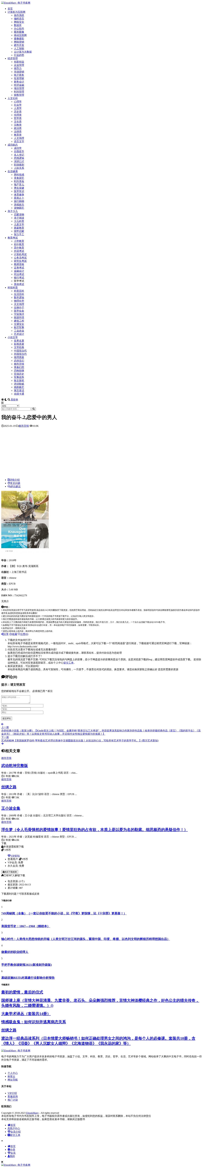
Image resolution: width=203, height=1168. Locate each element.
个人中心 (13, 1073)
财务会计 (19, 81)
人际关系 (19, 168)
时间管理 (19, 91)
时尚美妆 (19, 181)
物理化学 (19, 300)
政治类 (18, 128)
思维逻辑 (19, 158)
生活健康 (13, 171)
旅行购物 (19, 201)
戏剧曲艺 (19, 387)
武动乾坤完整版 (14, 766)
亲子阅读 (19, 217)
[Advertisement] (101, 453)
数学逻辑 (19, 297)
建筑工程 (19, 320)
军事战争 (19, 377)
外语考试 (19, 251)
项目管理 (19, 88)
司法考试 (19, 274)
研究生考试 (20, 261)
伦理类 (18, 115)
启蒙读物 (19, 214)
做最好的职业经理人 (14, 952)
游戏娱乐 (19, 204)
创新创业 (19, 61)
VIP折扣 (15, 855)
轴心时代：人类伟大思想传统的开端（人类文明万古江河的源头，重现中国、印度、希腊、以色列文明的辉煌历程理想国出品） (85, 939)
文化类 (18, 121)
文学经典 (19, 347)
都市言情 (19, 364)
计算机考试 (20, 254)
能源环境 (19, 317)
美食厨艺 (19, 178)
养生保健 (19, 188)
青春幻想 (19, 367)
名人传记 (19, 154)
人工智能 (19, 48)
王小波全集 (10, 808)
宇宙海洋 (19, 314)
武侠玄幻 (19, 360)
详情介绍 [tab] (15, 479)
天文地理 (19, 304)
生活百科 (19, 294)
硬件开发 (19, 45)
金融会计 (19, 271)
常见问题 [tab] (15, 483)
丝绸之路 (8, 787)
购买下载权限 (10, 872)
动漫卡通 (19, 393)
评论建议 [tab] (15, 486)
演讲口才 (19, 161)
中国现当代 (20, 350)
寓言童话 (19, 390)
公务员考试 (20, 257)
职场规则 (19, 164)
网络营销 (19, 41)
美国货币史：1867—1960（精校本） (25, 926)
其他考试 (19, 284)
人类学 (18, 108)
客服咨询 (13, 1096)
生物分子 (19, 307)
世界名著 (19, 340)
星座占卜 (19, 198)
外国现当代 (20, 354)
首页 (10, 8)
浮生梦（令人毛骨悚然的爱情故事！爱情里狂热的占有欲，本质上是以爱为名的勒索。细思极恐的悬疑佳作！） (94, 830)
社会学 (18, 105)
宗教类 (18, 124)
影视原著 (19, 344)
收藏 (14, 634)
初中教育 (19, 244)
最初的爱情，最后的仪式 (22, 992)
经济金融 (19, 85)
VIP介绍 (12, 1093)
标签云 (11, 1076)
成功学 (18, 148)
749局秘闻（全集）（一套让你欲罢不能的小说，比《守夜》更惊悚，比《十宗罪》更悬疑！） (64, 913)
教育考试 (13, 237)
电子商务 (19, 75)
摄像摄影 (19, 38)
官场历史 (19, 374)
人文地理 (19, 138)
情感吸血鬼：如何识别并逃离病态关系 (33, 1022)
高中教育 (19, 247)
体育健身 (19, 194)
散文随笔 (19, 380)
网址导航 (13, 1079)
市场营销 (19, 71)
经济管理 (13, 58)
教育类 (18, 134)
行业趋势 (19, 55)
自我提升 (19, 151)
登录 (15, 399)
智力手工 (19, 234)
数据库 (18, 25)
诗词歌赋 (19, 383)
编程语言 (19, 18)
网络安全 (19, 22)
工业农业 (19, 330)
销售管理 (19, 95)
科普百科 (19, 291)
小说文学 (13, 337)
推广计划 (13, 1099)
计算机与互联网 (16, 12)
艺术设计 (19, 334)
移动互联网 (20, 35)
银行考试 (19, 277)
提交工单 (68, 662)
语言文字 (19, 141)
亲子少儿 (13, 211)
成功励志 (13, 144)
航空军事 (19, 327)
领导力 (18, 68)
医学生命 (19, 310)
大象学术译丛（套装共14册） (26, 1014)
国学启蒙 (19, 231)
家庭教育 (19, 227)
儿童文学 (19, 224)
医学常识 (19, 191)
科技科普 (13, 287)
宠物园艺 (19, 207)
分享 (6, 634)
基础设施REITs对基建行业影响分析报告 (28, 977)
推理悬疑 (19, 357)
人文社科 (13, 98)
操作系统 (19, 15)
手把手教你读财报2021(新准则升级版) (26, 964)
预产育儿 (19, 184)
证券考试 (19, 267)
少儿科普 (19, 221)
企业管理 (19, 65)
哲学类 (18, 118)
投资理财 (19, 78)
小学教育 (19, 241)
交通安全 (19, 324)
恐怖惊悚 (19, 370)
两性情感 (19, 174)
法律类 (18, 131)
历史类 (18, 111)
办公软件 (19, 28)
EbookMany (32, 1113)
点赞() (24, 634)
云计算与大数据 (23, 51)
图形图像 (19, 32)
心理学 (18, 101)
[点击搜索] (33, 409)
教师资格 (19, 264)
